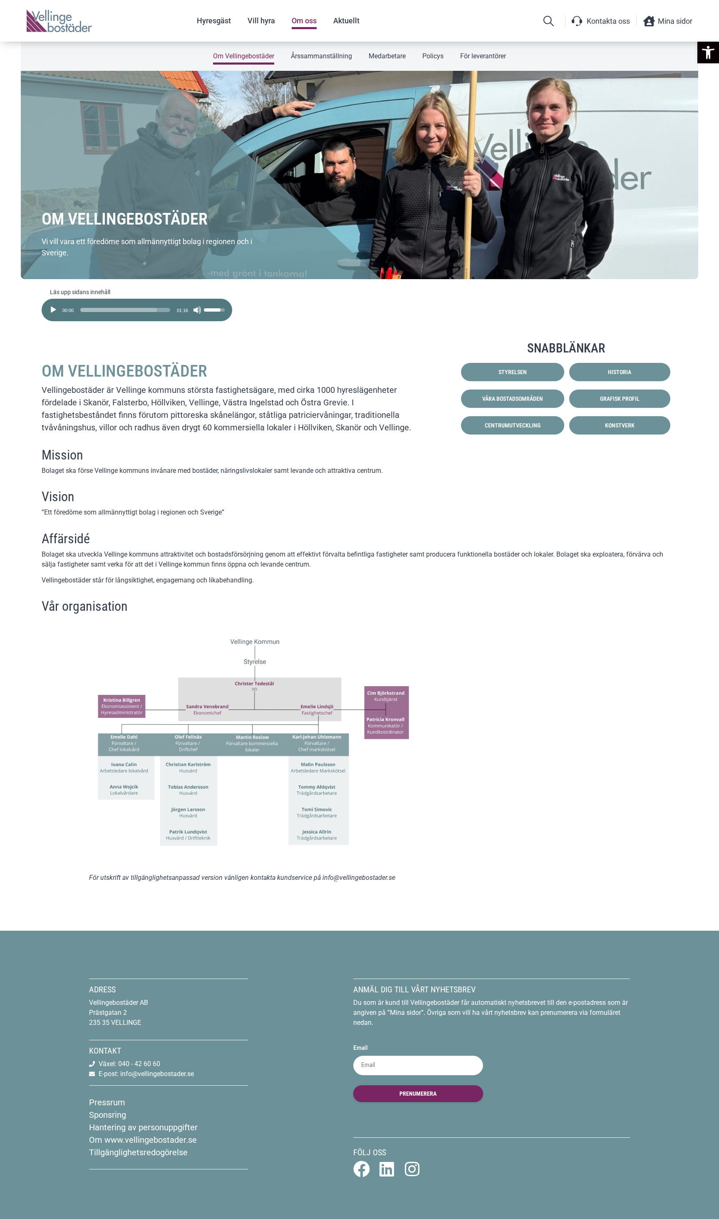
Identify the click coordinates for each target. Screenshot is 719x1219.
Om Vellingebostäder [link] (243, 56)
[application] (137, 307)
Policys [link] (433, 56)
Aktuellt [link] (346, 20)
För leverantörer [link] (483, 56)
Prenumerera (417, 1093)
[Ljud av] (197, 310)
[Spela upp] (53, 310)
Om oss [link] (304, 20)
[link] (708, 52)
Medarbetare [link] (387, 56)
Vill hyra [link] (261, 20)
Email (360, 1048)
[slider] (125, 310)
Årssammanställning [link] (321, 56)
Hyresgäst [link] (214, 20)
